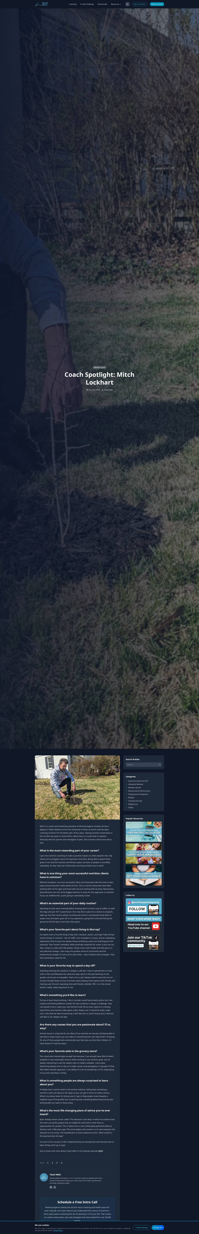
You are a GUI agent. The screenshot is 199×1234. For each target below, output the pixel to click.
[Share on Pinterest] (57, 1163)
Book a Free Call (157, 4)
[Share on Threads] (61, 1163)
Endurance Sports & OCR (138, 781)
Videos (130, 807)
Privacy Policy (58, 1230)
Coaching (72, 4)
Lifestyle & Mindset (135, 784)
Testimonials (102, 4)
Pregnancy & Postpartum (138, 794)
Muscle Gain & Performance (139, 791)
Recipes (131, 797)
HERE (100, 1151)
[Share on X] (48, 1163)
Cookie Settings (142, 1227)
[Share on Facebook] (52, 1163)
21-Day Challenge (87, 4)
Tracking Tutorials (135, 801)
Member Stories (99, 367)
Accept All (158, 1227)
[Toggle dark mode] (127, 4)
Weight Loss (133, 804)
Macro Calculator (140, 4)
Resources (115, 4)
